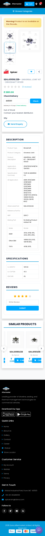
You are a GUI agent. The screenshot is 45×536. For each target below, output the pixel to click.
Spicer (13, 72)
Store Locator (10, 452)
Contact (7, 439)
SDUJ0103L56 (32, 352)
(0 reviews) (27, 87)
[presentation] (4, 348)
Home (6, 426)
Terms (6, 473)
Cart (20, 360)
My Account (9, 465)
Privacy (7, 478)
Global (7, 448)
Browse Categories (23, 11)
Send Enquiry (17, 124)
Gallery (7, 435)
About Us (7, 431)
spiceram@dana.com (14, 499)
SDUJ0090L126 (14, 352)
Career (6, 444)
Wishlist (7, 469)
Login (31, 4)
